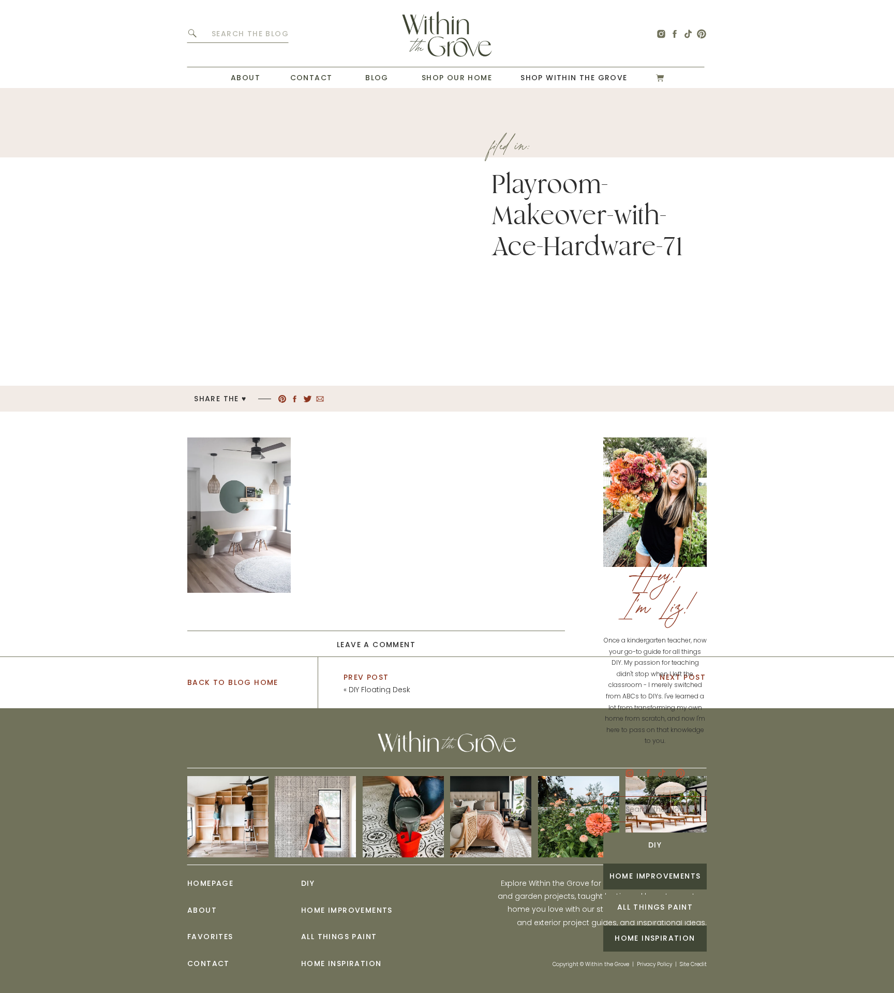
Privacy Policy (654, 964)
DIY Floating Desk (379, 689)
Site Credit (693, 964)
